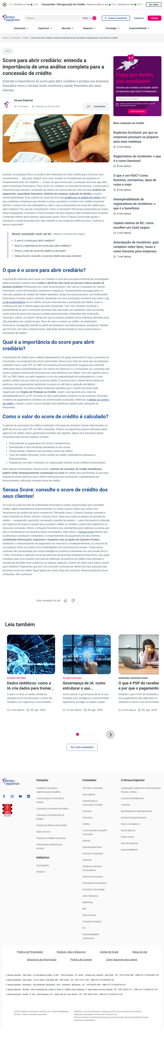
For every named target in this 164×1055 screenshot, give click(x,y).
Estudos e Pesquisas (92, 853)
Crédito (86, 824)
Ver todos (154, 4)
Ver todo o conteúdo (92, 788)
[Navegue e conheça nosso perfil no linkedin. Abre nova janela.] (28, 796)
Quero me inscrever (137, 111)
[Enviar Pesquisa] (94, 18)
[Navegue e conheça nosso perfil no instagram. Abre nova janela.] (12, 796)
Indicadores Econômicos (94, 883)
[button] (110, 734)
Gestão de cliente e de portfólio (51, 825)
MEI (84, 908)
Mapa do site (139, 951)
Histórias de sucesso (92, 876)
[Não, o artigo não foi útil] (73, 600)
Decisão (86, 840)
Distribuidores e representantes (136, 811)
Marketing (87, 902)
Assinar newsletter (117, 18)
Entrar (155, 18)
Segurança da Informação (41, 959)
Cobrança (87, 817)
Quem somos (127, 837)
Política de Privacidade (30, 951)
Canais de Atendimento (132, 798)
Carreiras (87, 811)
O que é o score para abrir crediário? (34, 240)
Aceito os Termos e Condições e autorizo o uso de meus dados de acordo (137, 104)
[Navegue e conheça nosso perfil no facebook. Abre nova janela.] (4, 796)
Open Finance (43, 831)
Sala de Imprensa (129, 843)
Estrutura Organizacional (133, 817)
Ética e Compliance (130, 824)
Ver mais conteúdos (82, 747)
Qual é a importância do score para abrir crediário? (42, 245)
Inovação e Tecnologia (93, 889)
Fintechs (40, 872)
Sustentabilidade (138, 28)
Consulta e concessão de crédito (52, 808)
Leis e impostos (90, 896)
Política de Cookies (81, 959)
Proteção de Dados (91, 921)
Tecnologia (111, 28)
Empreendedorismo (92, 847)
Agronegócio (42, 865)
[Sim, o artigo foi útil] (65, 600)
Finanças (87, 860)
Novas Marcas (128, 830)
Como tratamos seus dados (121, 959)
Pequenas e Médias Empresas (51, 838)
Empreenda (20, 28)
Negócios (88, 28)
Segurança (43, 28)
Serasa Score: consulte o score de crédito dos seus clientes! (47, 255)
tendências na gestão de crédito (82, 197)
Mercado (66, 28)
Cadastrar (139, 18)
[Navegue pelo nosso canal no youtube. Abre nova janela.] (20, 796)
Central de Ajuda (109, 951)
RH (84, 928)
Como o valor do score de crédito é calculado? (40, 250)
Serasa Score (86, 531)
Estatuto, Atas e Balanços (71, 951)
